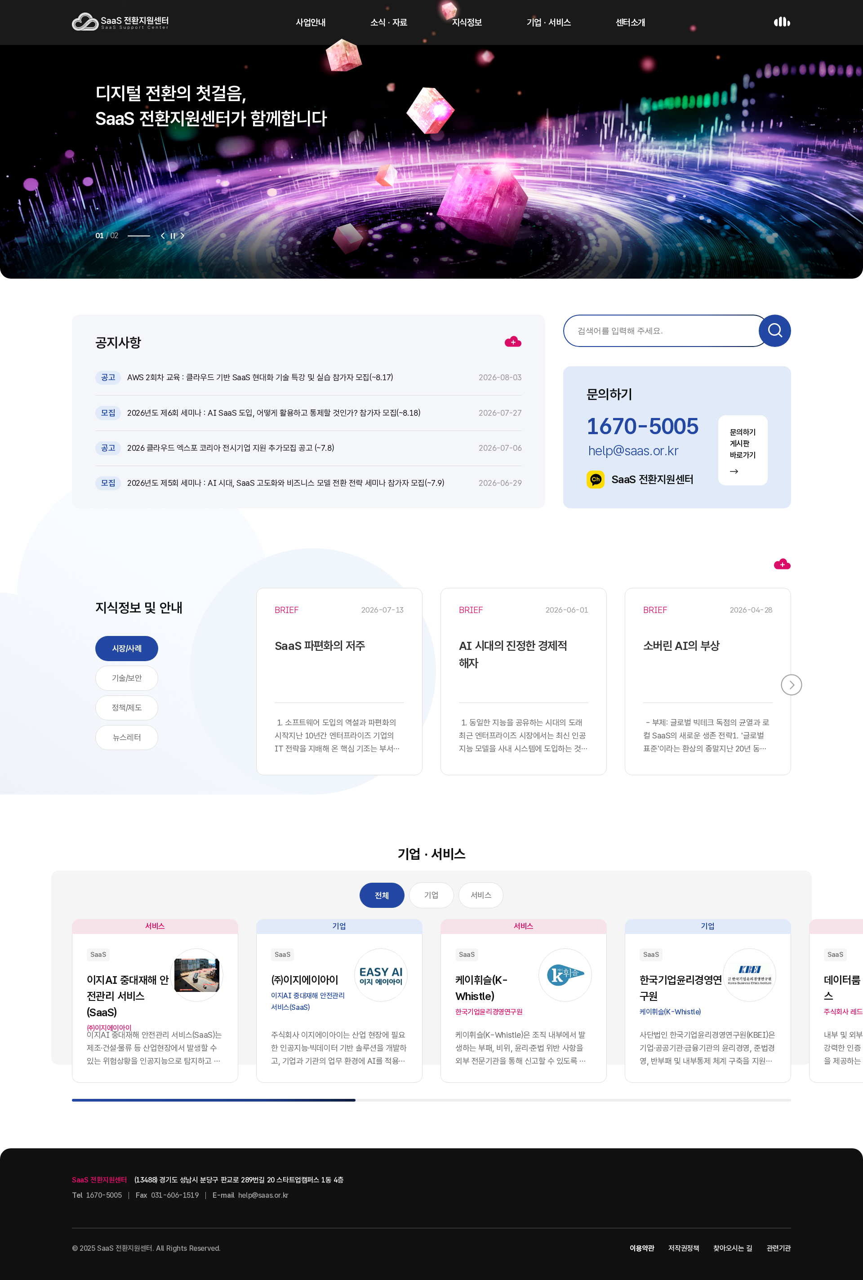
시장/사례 (127, 648)
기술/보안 (127, 678)
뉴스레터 (127, 737)
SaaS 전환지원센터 (653, 479)
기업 (431, 895)
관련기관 (779, 1248)
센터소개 (630, 22)
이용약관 (642, 1248)
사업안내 (310, 22)
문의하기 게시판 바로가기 (743, 444)
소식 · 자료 (388, 22)
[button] (162, 236)
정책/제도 (127, 707)
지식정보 (467, 22)
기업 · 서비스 (549, 22)
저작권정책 (683, 1248)
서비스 (481, 895)
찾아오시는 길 (732, 1248)
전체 (382, 895)
